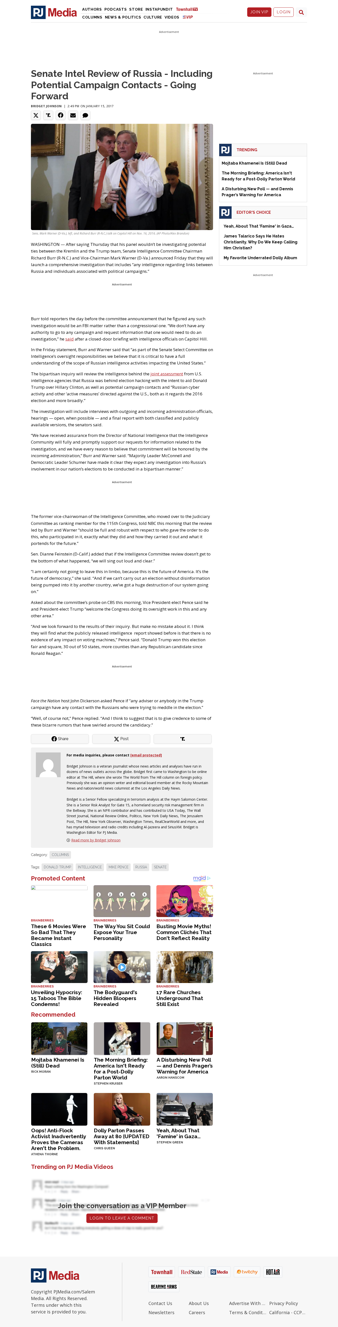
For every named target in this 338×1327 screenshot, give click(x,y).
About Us (199, 1303)
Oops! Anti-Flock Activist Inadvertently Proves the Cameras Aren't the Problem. (58, 1139)
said (69, 339)
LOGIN (283, 12)
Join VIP (259, 12)
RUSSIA (141, 867)
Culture (153, 17)
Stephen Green (170, 1142)
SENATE (160, 867)
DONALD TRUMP (57, 867)
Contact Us (160, 1303)
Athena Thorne (44, 1154)
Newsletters (161, 1312)
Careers (197, 1312)
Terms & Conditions (248, 1312)
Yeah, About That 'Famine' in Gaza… (179, 1133)
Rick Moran (41, 1071)
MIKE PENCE (118, 867)
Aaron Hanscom (170, 1077)
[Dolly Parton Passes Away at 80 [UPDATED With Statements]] (122, 1109)
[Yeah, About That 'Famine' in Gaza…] (185, 1109)
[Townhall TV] (189, 9)
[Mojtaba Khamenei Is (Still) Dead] (59, 1038)
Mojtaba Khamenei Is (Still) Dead (57, 1063)
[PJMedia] (54, 12)
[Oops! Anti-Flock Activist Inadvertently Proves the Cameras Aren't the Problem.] (59, 1109)
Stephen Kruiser (108, 1083)
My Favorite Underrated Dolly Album (260, 258)
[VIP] (188, 17)
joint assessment (166, 374)
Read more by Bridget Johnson (96, 840)
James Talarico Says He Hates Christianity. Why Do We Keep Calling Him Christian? (260, 242)
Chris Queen (104, 1148)
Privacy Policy (283, 1303)
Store (136, 9)
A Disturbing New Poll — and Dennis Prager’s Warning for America (185, 1066)
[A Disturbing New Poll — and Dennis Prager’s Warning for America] (185, 1038)
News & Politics (123, 17)
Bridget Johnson (46, 106)
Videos (172, 17)
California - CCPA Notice (288, 1312)
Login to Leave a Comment (122, 1218)
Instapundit (159, 9)
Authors (92, 9)
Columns (92, 17)
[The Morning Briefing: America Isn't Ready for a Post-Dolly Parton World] (122, 1038)
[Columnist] (50, 764)
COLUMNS (60, 855)
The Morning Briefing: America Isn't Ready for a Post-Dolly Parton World (121, 1069)
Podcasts (115, 9)
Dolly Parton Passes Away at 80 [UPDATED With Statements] (121, 1136)
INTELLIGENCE (90, 867)
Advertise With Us (248, 1303)
